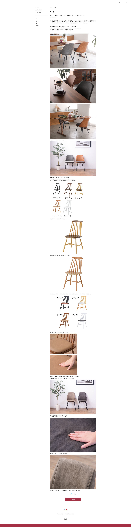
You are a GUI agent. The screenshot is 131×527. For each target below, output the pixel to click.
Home (112, 2)
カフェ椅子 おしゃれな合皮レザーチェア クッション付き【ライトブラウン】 (61, 29)
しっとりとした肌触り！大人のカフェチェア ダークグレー (59, 416)
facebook (64, 509)
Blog (119, 2)
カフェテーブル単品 (38, 10)
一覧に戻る (73, 499)
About (116, 2)
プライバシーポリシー (60, 513)
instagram (66, 509)
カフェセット (37, 7)
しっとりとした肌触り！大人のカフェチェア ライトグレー (59, 415)
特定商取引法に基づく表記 (69, 513)
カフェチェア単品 (38, 12)
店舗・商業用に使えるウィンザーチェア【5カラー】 (58, 181)
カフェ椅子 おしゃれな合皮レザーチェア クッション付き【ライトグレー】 (61, 30)
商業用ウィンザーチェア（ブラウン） (55, 330)
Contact (122, 2)
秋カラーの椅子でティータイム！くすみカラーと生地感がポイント (67, 15)
